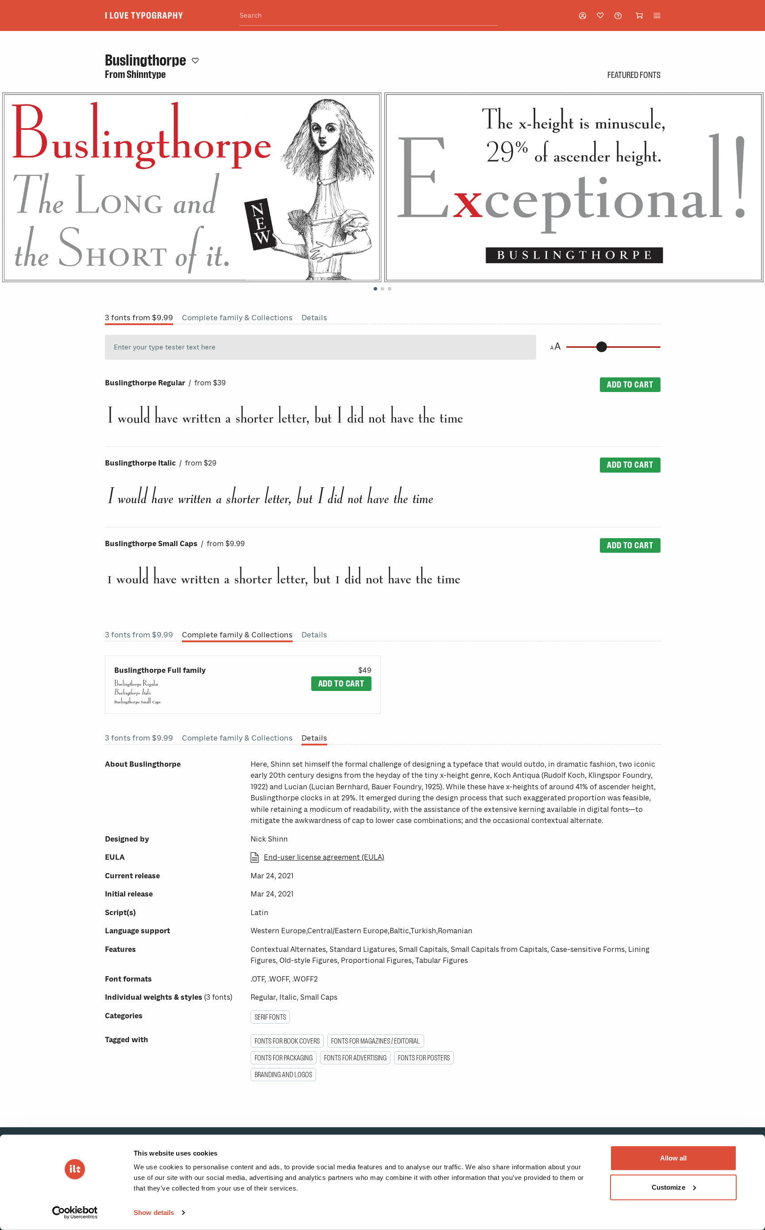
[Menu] (657, 15)
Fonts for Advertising (355, 1058)
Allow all (673, 1158)
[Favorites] (600, 15)
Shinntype (146, 74)
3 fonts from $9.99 (139, 317)
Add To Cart (630, 384)
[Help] (618, 15)
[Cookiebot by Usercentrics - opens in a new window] (75, 1212)
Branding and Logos (283, 1075)
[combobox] (369, 16)
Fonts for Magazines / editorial (375, 1041)
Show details (154, 1212)
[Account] (583, 15)
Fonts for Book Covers (287, 1041)
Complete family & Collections (237, 317)
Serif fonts (270, 1017)
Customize (668, 1187)
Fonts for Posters (424, 1058)
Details (314, 317)
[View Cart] (639, 15)
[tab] (375, 289)
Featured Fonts (634, 75)
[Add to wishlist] (195, 60)
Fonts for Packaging (284, 1058)
